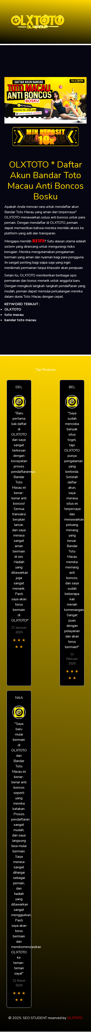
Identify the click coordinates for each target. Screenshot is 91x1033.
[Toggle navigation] (86, 22)
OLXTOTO (38, 240)
